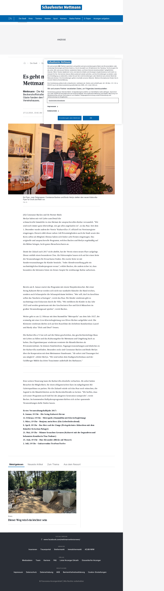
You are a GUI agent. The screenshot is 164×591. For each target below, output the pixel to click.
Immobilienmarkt (75, 549)
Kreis (31, 18)
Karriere (63, 18)
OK (91, 118)
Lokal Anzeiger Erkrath (69, 560)
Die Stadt (22, 18)
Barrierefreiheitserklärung (74, 572)
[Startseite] (25, 63)
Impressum (18, 572)
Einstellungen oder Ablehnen (69, 118)
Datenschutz (31, 572)
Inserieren (33, 549)
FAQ (55, 560)
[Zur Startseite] (61, 7)
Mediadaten (27, 560)
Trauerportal (45, 549)
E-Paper (87, 18)
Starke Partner (75, 18)
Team (38, 560)
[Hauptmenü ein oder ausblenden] (10, 18)
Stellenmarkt (59, 549)
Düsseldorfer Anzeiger (91, 560)
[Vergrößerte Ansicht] (61, 189)
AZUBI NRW (89, 549)
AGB (58, 572)
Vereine (47, 18)
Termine (38, 18)
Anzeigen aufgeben (101, 18)
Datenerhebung (46, 572)
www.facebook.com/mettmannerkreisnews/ (62, 539)
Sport (55, 18)
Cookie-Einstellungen (97, 572)
